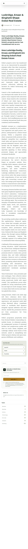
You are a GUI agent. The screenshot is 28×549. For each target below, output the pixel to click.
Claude (5, 350)
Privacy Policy (7, 386)
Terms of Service (12, 385)
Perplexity (6, 353)
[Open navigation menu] (24, 3)
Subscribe (13, 379)
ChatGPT (6, 347)
